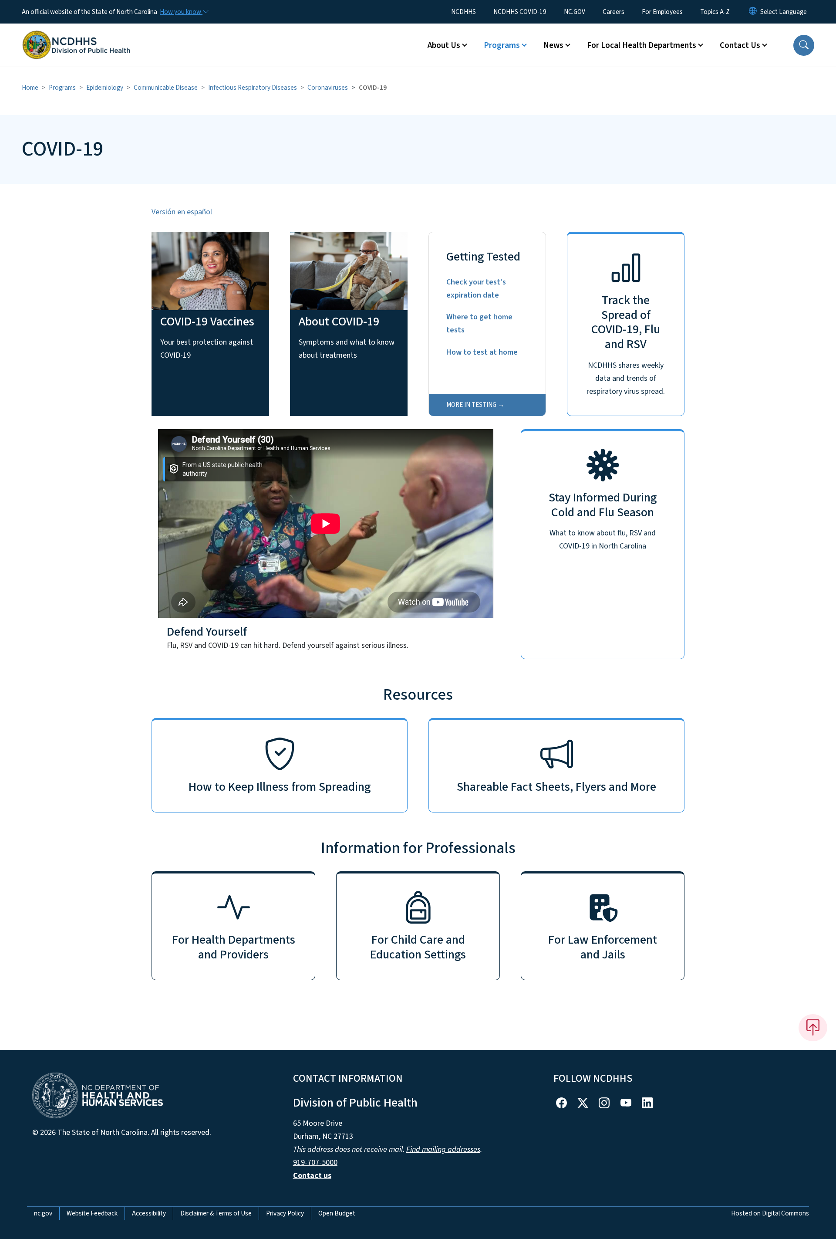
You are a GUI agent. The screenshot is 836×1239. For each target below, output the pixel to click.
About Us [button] (444, 45)
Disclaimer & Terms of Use (216, 1213)
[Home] (76, 35)
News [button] (553, 45)
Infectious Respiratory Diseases (252, 87)
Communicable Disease (166, 87)
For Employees (662, 12)
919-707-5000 (315, 1162)
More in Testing (471, 405)
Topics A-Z (715, 12)
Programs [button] (502, 45)
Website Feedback (92, 1213)
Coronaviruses (327, 87)
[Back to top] (813, 1027)
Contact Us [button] (740, 45)
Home (30, 87)
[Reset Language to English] (753, 11)
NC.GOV (574, 12)
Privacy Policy (285, 1213)
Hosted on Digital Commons (770, 1213)
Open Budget (336, 1213)
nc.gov (43, 1213)
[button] (803, 45)
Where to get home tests (479, 323)
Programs (62, 87)
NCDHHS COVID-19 (519, 12)
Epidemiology (104, 87)
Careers (613, 12)
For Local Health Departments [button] (641, 45)
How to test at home (482, 352)
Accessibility (149, 1213)
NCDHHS (463, 12)
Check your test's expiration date (476, 289)
